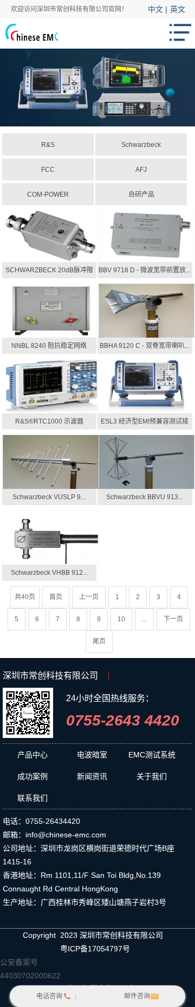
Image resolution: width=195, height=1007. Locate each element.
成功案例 (32, 776)
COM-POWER (48, 194)
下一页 (173, 619)
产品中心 (32, 754)
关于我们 (151, 776)
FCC (48, 169)
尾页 (99, 641)
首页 (55, 597)
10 (121, 619)
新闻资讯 (92, 776)
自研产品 (141, 194)
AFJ (141, 169)
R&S (48, 145)
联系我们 (32, 798)
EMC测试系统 (152, 754)
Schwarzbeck (141, 145)
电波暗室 (92, 754)
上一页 (89, 597)
